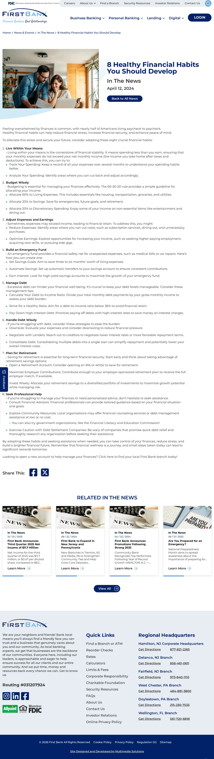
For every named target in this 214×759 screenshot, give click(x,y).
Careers (69, 3)
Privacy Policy (124, 742)
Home (7, 32)
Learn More (16, 568)
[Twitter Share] (45, 475)
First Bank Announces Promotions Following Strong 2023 (130, 544)
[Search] (208, 3)
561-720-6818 (180, 719)
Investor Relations (167, 3)
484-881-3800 (180, 691)
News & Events (24, 32)
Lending (154, 18)
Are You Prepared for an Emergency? (185, 542)
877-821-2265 (180, 649)
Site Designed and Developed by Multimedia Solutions (107, 751)
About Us (86, 3)
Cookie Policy (102, 742)
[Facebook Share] (33, 475)
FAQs (90, 696)
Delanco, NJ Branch (155, 658)
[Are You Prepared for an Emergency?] (187, 517)
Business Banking (85, 18)
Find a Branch (109, 3)
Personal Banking (124, 18)
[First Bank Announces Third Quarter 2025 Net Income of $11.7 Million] (27, 517)
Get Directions (149, 649)
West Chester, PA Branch (159, 685)
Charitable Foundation (105, 683)
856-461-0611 (179, 663)
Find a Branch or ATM (104, 644)
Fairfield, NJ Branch (155, 671)
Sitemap (166, 742)
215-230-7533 (179, 705)
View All (104, 588)
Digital (174, 18)
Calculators (95, 663)
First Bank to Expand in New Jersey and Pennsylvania (77, 544)
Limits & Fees (97, 670)
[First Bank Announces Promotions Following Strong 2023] (134, 517)
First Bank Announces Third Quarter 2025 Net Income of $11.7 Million (24, 544)
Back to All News (125, 98)
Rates (91, 657)
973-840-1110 (179, 677)
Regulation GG (147, 742)
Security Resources (137, 3)
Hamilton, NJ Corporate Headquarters (170, 644)
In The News (46, 32)
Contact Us (192, 3)
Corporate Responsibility (107, 676)
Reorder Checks (99, 650)
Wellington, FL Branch (157, 713)
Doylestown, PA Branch (158, 699)
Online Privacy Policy (104, 722)
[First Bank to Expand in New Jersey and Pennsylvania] (80, 517)
